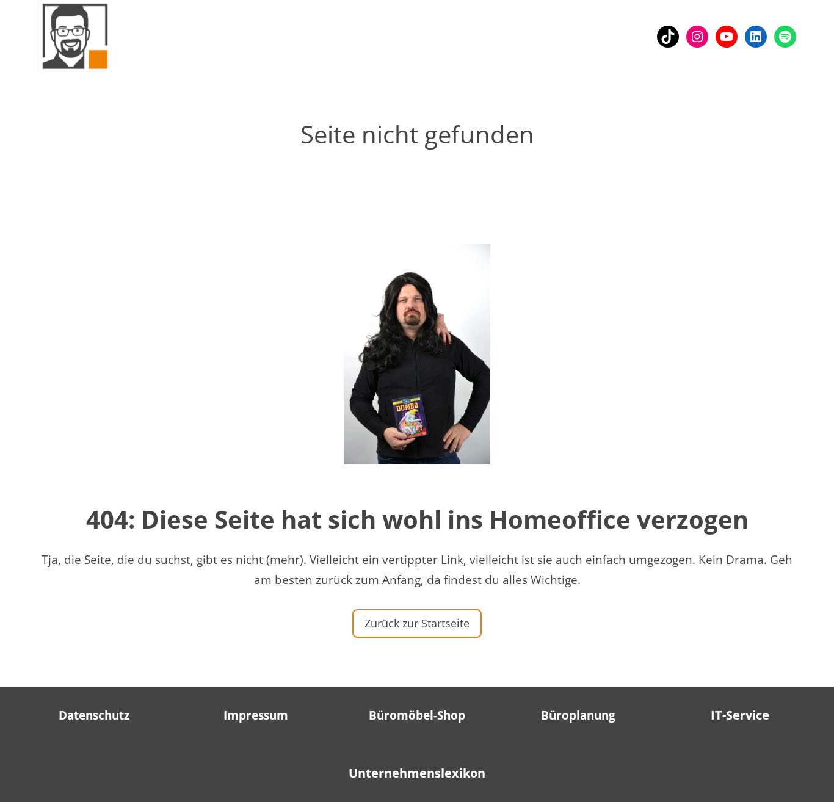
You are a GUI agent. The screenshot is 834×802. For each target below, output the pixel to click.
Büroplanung (578, 715)
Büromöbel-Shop (417, 715)
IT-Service (740, 715)
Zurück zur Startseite (417, 623)
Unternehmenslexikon (417, 773)
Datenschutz (94, 715)
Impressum (255, 715)
